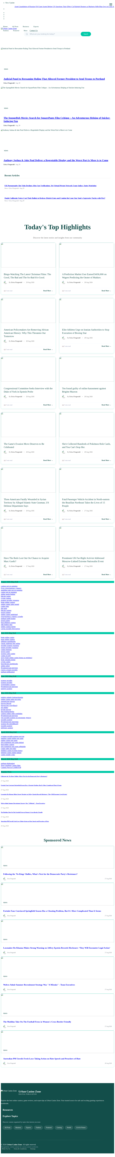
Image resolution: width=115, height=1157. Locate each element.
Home (5, 26)
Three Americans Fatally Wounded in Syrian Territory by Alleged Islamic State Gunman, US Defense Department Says (26, 502)
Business (26, 26)
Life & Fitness (80, 1127)
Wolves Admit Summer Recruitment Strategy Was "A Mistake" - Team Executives (23, 803)
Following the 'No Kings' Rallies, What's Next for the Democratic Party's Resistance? (24, 776)
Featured (16, 30)
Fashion (6, 30)
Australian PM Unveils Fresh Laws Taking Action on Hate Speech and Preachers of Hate (25, 821)
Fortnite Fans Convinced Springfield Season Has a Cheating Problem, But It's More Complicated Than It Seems (31, 785)
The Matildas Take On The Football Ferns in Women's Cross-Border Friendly (22, 812)
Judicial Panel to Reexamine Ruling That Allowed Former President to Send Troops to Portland (54, 78)
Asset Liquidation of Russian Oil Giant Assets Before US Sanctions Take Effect (34, 7)
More (25, 30)
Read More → (48, 291)
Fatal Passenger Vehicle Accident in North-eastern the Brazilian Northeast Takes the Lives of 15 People (85, 502)
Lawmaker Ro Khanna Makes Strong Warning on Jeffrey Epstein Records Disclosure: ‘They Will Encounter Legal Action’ (34, 794)
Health (69, 1127)
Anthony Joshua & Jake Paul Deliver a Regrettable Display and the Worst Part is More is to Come (56, 160)
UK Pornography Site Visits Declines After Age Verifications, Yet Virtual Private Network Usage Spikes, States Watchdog (50, 186)
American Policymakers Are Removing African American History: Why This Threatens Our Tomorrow (26, 332)
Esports (36, 26)
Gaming (59, 1127)
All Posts (15, 26)
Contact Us (34, 30)
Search (86, 34)
